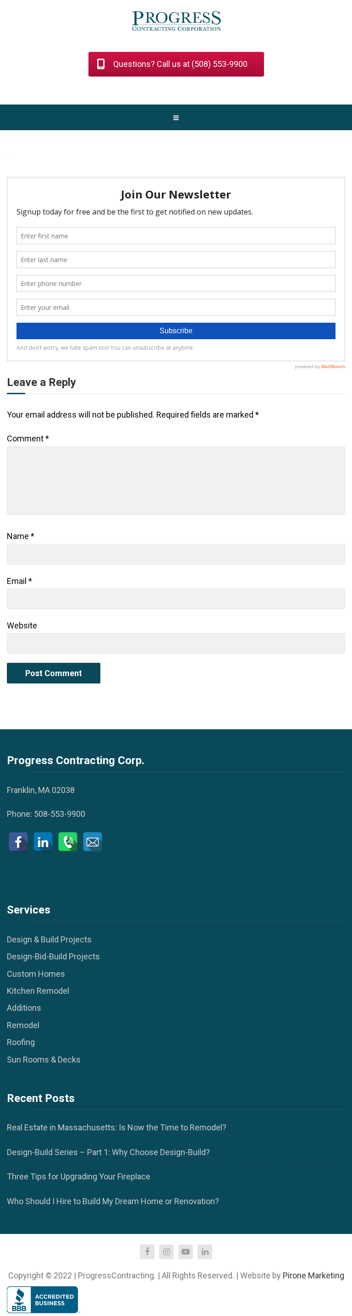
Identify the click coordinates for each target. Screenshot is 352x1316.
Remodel (23, 1025)
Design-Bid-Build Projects (53, 956)
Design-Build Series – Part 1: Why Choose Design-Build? (108, 1152)
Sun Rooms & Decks (44, 1059)
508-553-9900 (59, 814)
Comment (28, 438)
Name (20, 536)
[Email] (92, 842)
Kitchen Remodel (38, 991)
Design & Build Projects (49, 939)
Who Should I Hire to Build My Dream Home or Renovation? (113, 1201)
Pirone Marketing (313, 1275)
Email (19, 581)
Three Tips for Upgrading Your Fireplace (78, 1176)
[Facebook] (18, 842)
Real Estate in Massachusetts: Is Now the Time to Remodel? (116, 1127)
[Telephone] (68, 842)
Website (22, 625)
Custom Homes (36, 974)
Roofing (21, 1042)
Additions (24, 1008)
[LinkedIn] (43, 842)
